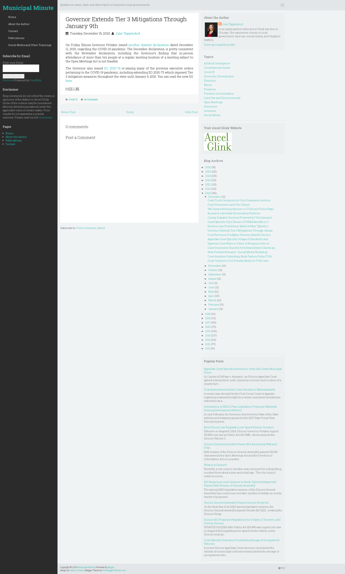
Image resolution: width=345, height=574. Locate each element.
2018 (208, 318)
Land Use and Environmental (222, 98)
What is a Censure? (215, 465)
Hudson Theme (77, 570)
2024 (208, 176)
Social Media (212, 115)
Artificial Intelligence (217, 63)
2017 (207, 322)
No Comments (91, 99)
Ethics (208, 85)
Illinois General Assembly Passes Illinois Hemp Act (236, 502)
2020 (208, 193)
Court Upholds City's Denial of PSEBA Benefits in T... (239, 222)
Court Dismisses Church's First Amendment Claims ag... (242, 247)
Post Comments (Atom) (90, 228)
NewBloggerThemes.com (114, 570)
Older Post (191, 112)
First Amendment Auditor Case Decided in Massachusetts (239, 389)
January (213, 309)
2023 (208, 180)
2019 (207, 314)
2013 (207, 339)
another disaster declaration (148, 45)
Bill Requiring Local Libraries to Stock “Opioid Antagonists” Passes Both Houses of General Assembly (240, 483)
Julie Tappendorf (127, 33)
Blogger (111, 567)
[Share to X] (74, 89)
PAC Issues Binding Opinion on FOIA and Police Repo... (241, 209)
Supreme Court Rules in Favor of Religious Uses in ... (240, 243)
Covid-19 (73, 99)
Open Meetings (213, 102)
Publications (16, 38)
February (213, 304)
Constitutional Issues (217, 67)
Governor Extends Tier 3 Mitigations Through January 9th (126, 22)
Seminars (210, 110)
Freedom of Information (219, 93)
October (213, 270)
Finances (210, 89)
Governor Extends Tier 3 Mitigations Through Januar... (241, 230)
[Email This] (67, 89)
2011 (207, 348)
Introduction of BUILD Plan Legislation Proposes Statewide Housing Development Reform (240, 408)
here (69, 80)
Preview (8, 80)
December (214, 196)
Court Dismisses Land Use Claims (229, 204)
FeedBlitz (35, 80)
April (211, 296)
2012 (207, 344)
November (214, 265)
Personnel (210, 106)
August (212, 278)
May (211, 291)
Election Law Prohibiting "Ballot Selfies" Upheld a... (239, 226)
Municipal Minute (28, 8)
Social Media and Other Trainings (29, 45)
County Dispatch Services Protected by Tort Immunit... (240, 217)
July (210, 283)
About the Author (19, 24)
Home (12, 17)
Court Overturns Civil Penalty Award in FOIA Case (238, 260)
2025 (208, 171)
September (214, 274)
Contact (13, 31)
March (212, 300)
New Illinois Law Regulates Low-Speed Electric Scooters (239, 427)
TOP (282, 568)
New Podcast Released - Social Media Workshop (238, 252)
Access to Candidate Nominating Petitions (234, 213)
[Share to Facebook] (77, 89)
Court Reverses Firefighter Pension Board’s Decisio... (240, 235)
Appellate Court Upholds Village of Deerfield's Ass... (239, 239)
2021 (207, 188)
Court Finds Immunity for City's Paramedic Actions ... (240, 200)
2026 (208, 167)
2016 (207, 327)
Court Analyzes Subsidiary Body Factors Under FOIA (240, 256)
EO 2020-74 (112, 68)
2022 (208, 184)
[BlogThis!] (70, 89)
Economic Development (219, 76)
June (211, 287)
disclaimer (46, 117)
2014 (207, 335)
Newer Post (68, 112)
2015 (207, 331)
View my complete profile (219, 44)
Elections (210, 80)
